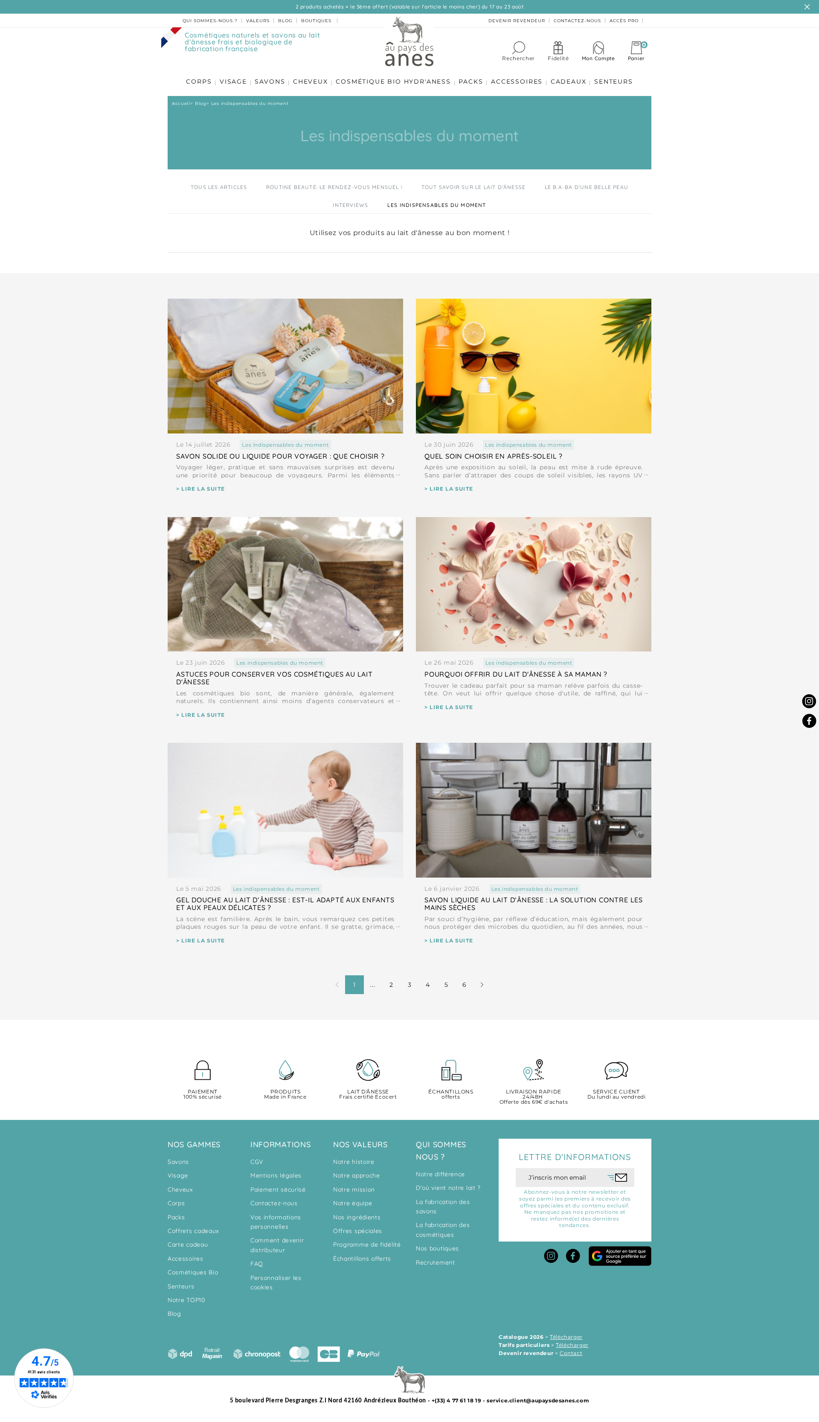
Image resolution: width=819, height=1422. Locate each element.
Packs (176, 1217)
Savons (178, 1162)
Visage (178, 1175)
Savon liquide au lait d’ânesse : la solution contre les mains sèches (533, 904)
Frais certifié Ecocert (368, 1094)
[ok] (617, 1177)
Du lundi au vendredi (616, 1094)
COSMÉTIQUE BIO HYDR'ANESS (393, 81)
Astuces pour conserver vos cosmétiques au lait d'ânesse (274, 678)
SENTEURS (613, 81)
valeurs (258, 20)
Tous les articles (219, 187)
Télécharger (566, 1337)
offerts (450, 1094)
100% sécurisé (202, 1094)
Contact (571, 1353)
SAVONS (270, 81)
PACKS (471, 81)
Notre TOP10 (186, 1300)
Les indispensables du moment (436, 205)
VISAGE (233, 81)
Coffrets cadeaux (193, 1231)
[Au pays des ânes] (409, 41)
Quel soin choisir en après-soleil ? (493, 456)
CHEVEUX (310, 81)
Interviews (350, 205)
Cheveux (180, 1189)
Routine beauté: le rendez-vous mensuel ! (334, 187)
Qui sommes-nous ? (210, 20)
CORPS (199, 81)
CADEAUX (569, 81)
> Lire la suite (200, 489)
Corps (176, 1203)
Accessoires (185, 1258)
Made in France (285, 1094)
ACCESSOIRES (517, 81)
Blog (174, 1313)
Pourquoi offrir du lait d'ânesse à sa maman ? (515, 674)
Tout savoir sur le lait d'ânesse (473, 187)
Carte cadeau (188, 1244)
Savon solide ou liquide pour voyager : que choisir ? (280, 456)
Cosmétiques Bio (193, 1272)
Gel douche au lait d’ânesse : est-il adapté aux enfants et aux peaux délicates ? (285, 904)
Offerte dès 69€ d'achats (534, 1097)
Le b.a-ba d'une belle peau (586, 187)
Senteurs (181, 1286)
